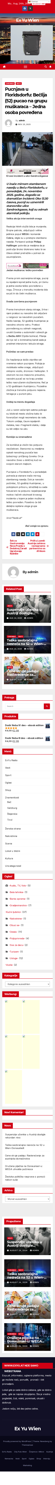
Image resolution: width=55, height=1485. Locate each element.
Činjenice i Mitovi (36, 1452)
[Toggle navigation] (25, 67)
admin (22, 120)
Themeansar (27, 1445)
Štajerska (12, 813)
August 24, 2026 (19, 1250)
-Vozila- (9, 964)
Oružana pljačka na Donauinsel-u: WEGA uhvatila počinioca (24, 1341)
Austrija (49, 1452)
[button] (46, 66)
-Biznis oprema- (17, 898)
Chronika (10, 83)
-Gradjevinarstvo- (18, 905)
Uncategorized (13, 865)
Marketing (27, 1465)
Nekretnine (11, 836)
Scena (8, 843)
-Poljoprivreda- (17, 938)
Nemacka (9, 1458)
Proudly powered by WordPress (17, 1441)
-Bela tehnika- (16, 892)
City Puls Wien (20, 1452)
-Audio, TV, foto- (18, 885)
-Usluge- (13, 958)
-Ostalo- (13, 931)
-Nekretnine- (16, 918)
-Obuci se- (14, 925)
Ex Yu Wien (27, 20)
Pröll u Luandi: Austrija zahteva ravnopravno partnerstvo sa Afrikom (36, 546)
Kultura (9, 858)
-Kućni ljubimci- (13, 912)
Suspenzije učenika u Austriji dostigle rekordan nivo (24, 613)
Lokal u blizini (12, 851)
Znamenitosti (12, 797)
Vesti (18, 83)
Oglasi (8, 782)
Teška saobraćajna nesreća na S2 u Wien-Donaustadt (25, 643)
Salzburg (12, 808)
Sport (8, 775)
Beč (9, 802)
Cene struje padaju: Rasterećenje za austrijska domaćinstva (26, 674)
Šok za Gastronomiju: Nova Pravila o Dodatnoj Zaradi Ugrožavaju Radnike (18, 547)
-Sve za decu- (16, 945)
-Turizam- (14, 951)
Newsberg (44, 1441)
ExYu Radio (11, 760)
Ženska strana (13, 828)
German (34, 2)
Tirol (9, 819)
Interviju (46, 1458)
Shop (8, 790)
